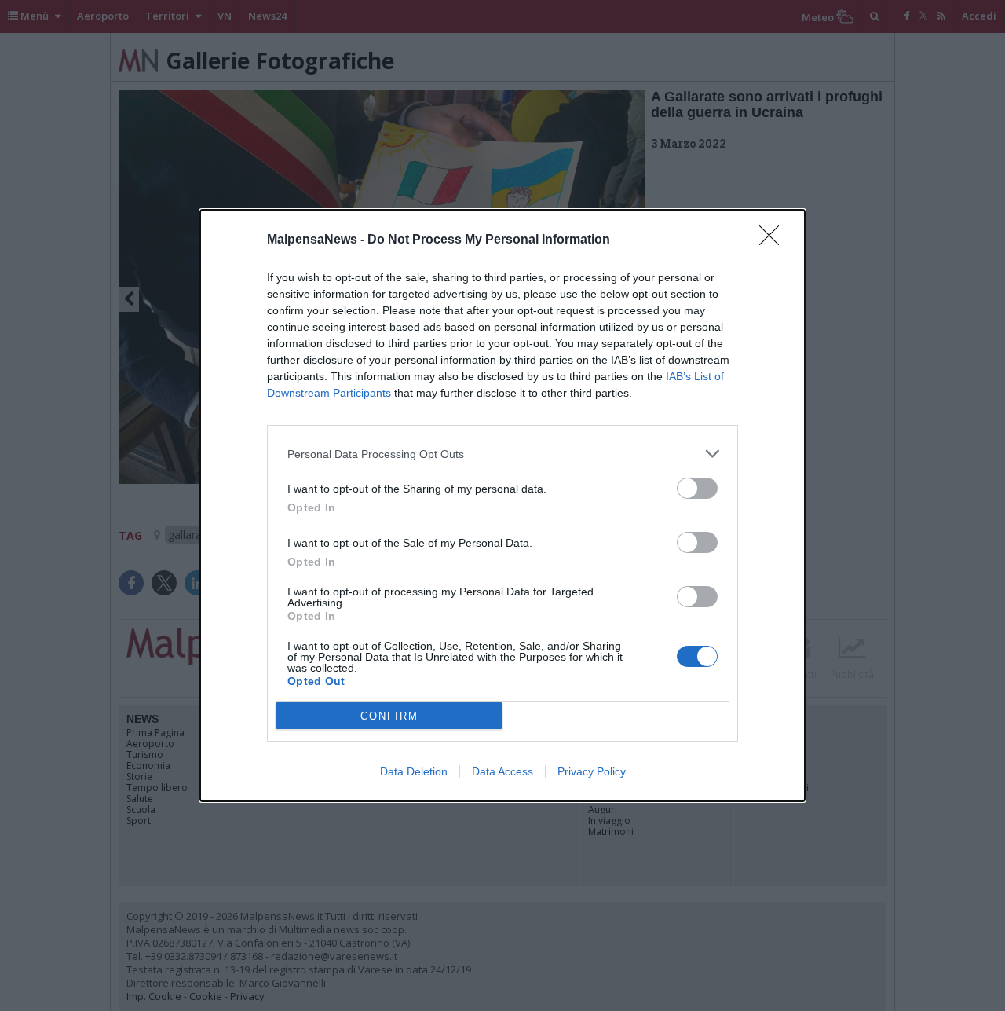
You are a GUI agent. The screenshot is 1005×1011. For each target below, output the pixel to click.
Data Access (502, 771)
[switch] (697, 488)
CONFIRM (389, 716)
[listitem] (502, 453)
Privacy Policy (591, 771)
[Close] (774, 240)
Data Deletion (414, 771)
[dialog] (502, 505)
